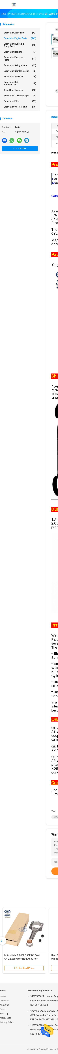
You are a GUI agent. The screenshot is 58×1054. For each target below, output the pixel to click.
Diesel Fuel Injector (20, 90)
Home (3, 996)
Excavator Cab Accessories (20, 83)
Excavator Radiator (20, 52)
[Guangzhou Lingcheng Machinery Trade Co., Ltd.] (13, 4)
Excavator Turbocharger (20, 95)
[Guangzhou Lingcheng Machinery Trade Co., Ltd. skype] (26, 140)
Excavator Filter (20, 101)
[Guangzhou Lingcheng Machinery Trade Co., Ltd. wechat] (19, 140)
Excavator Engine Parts (20, 38)
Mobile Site (5, 1018)
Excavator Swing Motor (20, 65)
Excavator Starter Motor (20, 71)
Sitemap (4, 1013)
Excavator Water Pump (20, 107)
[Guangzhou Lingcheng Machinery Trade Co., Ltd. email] (4, 140)
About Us (4, 1005)
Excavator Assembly (20, 32)
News (3, 1009)
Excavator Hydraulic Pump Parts (20, 45)
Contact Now (19, 148)
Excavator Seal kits (20, 76)
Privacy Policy (7, 1022)
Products (4, 1000)
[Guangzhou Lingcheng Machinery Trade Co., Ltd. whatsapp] (11, 140)
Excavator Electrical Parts (20, 58)
